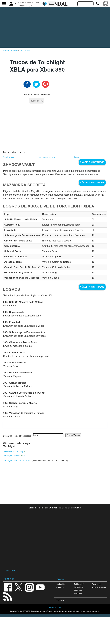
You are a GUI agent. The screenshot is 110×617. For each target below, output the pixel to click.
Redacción (60, 584)
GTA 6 (31, 6)
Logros (77, 157)
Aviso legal (96, 584)
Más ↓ (51, 4)
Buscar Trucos (73, 435)
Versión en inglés (55, 607)
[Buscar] (97, 3)
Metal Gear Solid (24, 2)
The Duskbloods (38, 2)
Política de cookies (99, 587)
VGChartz (60, 600)
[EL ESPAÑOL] (105, 3)
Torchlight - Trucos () (14, 455)
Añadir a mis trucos (92, 162)
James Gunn (23, 6)
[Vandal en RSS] (7, 596)
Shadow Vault (9, 157)
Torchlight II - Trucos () (14, 452)
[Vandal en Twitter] (18, 587)
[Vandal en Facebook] (7, 587)
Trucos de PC (36, 101)
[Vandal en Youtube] (40, 587)
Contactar (60, 587)
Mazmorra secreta (47, 157)
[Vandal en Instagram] (29, 587)
